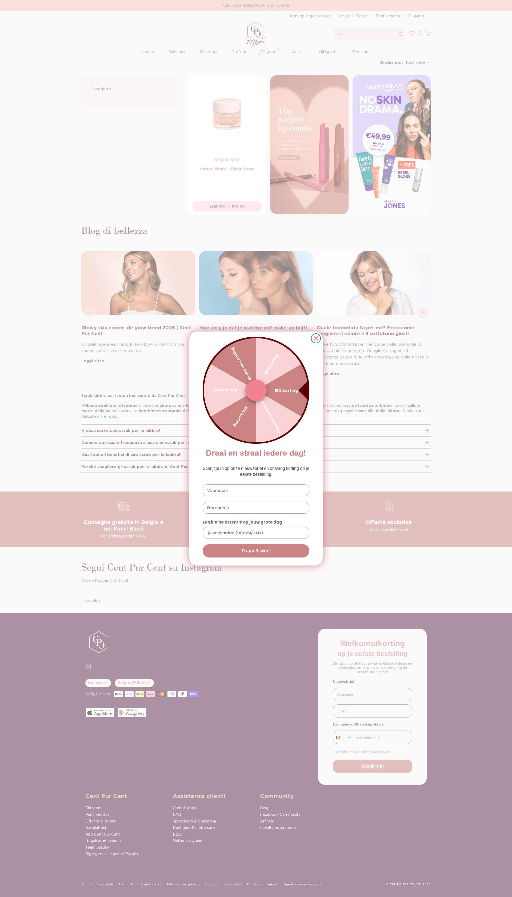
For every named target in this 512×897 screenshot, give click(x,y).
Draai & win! (256, 550)
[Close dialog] (316, 338)
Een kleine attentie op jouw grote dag (242, 522)
